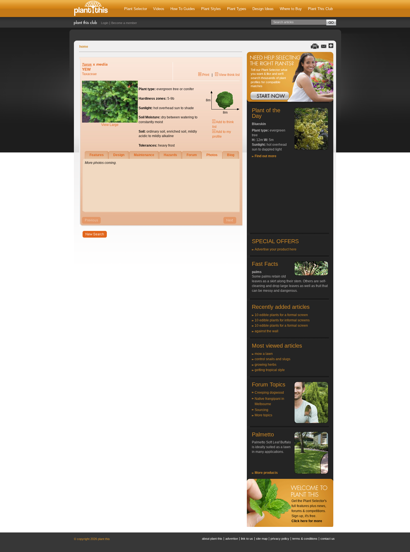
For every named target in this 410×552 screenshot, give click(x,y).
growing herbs (265, 365)
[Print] (315, 46)
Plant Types (236, 9)
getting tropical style (270, 370)
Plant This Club (320, 9)
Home (83, 47)
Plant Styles (211, 9)
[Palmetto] (311, 473)
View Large (110, 125)
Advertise (231, 538)
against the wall (266, 331)
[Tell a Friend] (323, 46)
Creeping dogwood (269, 393)
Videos (158, 9)
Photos (212, 155)
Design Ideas (263, 9)
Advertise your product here (275, 249)
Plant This (91, 8)
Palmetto (263, 434)
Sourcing (261, 410)
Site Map (261, 538)
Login (104, 23)
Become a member (124, 23)
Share (331, 46)
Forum (192, 155)
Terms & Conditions (304, 538)
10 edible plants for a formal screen (281, 315)
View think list (229, 75)
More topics (263, 415)
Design (118, 155)
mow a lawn (264, 354)
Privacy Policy (280, 538)
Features (97, 155)
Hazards (170, 155)
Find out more (265, 156)
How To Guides (182, 9)
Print (205, 75)
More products (266, 473)
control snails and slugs (272, 359)
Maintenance (144, 155)
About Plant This (212, 538)
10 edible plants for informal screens (282, 320)
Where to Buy (291, 9)
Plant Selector (135, 9)
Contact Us (327, 538)
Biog (230, 155)
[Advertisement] (290, 198)
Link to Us (247, 538)
